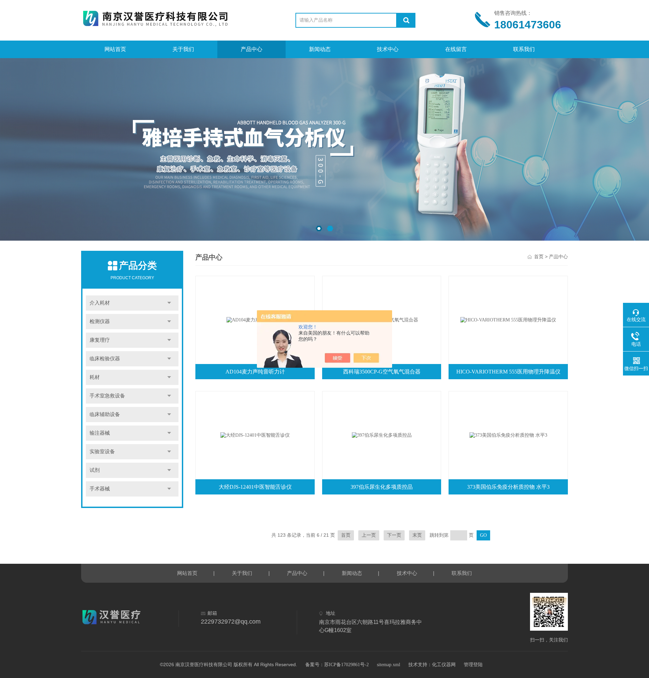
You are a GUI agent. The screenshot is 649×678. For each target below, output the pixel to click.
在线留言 (456, 49)
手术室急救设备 (107, 395)
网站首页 (115, 49)
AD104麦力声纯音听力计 (255, 371)
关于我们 (183, 49)
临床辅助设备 (105, 414)
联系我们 (524, 49)
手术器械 (100, 488)
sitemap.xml (388, 664)
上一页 (369, 535)
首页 (539, 256)
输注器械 (100, 433)
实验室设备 (102, 451)
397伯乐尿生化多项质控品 (382, 487)
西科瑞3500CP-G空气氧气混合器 (381, 371)
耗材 (95, 377)
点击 (169, 303)
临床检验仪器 (105, 358)
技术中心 (388, 49)
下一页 (394, 535)
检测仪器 (100, 321)
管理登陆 (473, 664)
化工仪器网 (444, 664)
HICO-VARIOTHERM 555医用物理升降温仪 (508, 371)
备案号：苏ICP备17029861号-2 (337, 664)
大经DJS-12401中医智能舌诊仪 (255, 487)
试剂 (95, 470)
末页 (417, 535)
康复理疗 (100, 340)
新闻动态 (320, 49)
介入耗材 (100, 303)
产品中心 (251, 49)
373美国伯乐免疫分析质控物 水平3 (508, 487)
